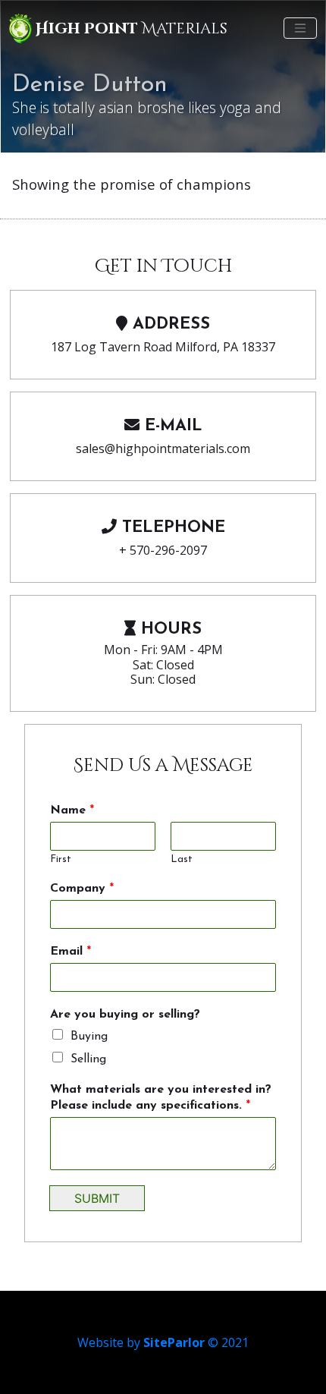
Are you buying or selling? (125, 1015)
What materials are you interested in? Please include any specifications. (160, 1098)
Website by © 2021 (163, 1342)
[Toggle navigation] (300, 28)
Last (182, 859)
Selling (88, 1059)
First (60, 859)
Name (72, 810)
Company (82, 889)
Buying (89, 1037)
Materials (131, 28)
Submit (97, 1198)
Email (70, 952)
